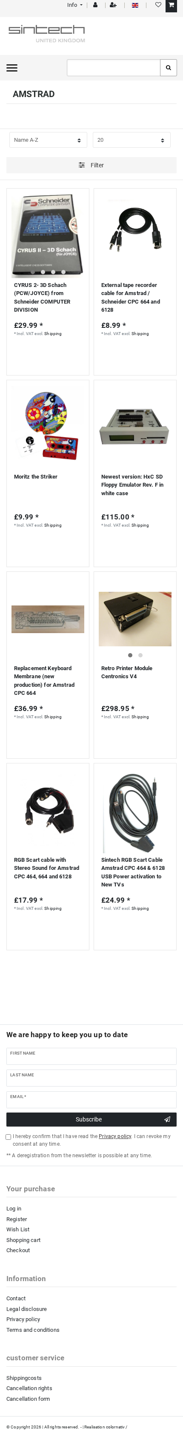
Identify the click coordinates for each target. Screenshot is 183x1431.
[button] (74, 5)
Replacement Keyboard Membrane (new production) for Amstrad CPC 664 (44, 681)
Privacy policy (23, 1319)
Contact (16, 1298)
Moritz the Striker (36, 476)
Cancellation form (28, 1399)
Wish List (17, 1229)
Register (16, 1219)
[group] (47, 235)
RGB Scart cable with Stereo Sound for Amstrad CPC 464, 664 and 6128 (46, 868)
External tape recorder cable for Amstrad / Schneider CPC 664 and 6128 (130, 297)
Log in (13, 1208)
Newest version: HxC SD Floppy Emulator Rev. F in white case (132, 484)
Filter (96, 165)
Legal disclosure (26, 1309)
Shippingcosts (24, 1378)
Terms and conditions (33, 1330)
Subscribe (89, 1119)
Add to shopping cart (48, 354)
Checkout (18, 1250)
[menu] (11, 67)
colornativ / (117, 1427)
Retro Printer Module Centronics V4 (127, 672)
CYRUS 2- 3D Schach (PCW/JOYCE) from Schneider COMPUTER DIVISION (42, 297)
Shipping (53, 333)
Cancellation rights (29, 1388)
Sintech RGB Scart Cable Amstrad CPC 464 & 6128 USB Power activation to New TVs (133, 872)
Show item (46, 734)
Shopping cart (23, 1240)
